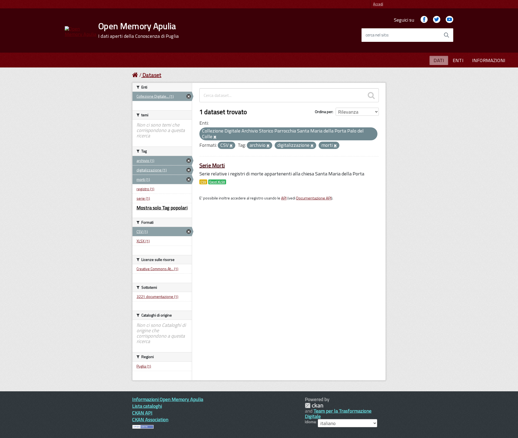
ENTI (458, 60)
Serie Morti (212, 165)
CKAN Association (150, 419)
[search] (371, 95)
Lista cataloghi (147, 406)
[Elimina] (214, 137)
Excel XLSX (217, 181)
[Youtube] (449, 19)
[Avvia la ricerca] (446, 35)
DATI (439, 60)
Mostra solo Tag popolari (162, 207)
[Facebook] (424, 19)
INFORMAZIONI (488, 60)
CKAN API (142, 412)
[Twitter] (436, 19)
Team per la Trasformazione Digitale (338, 413)
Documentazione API (313, 198)
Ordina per (323, 111)
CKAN (314, 405)
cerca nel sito (377, 35)
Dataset (151, 75)
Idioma (310, 422)
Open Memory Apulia (138, 30)
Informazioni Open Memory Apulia (167, 399)
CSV (203, 181)
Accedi (378, 4)
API (284, 198)
